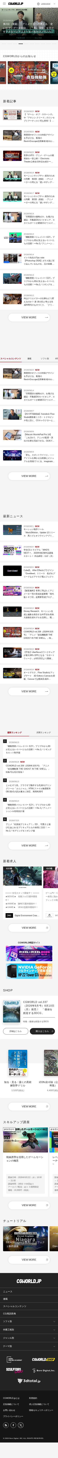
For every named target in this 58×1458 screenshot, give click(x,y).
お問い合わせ (9, 1410)
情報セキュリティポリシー (41, 1410)
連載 (5, 1299)
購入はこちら (42, 1031)
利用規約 (33, 1398)
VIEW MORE (29, 317)
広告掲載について (11, 1404)
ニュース (7, 1291)
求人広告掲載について (39, 1404)
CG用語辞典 (9, 1313)
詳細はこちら (16, 1031)
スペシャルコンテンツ (14, 1306)
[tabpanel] (29, 24)
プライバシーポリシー (13, 1416)
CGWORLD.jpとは (11, 1398)
